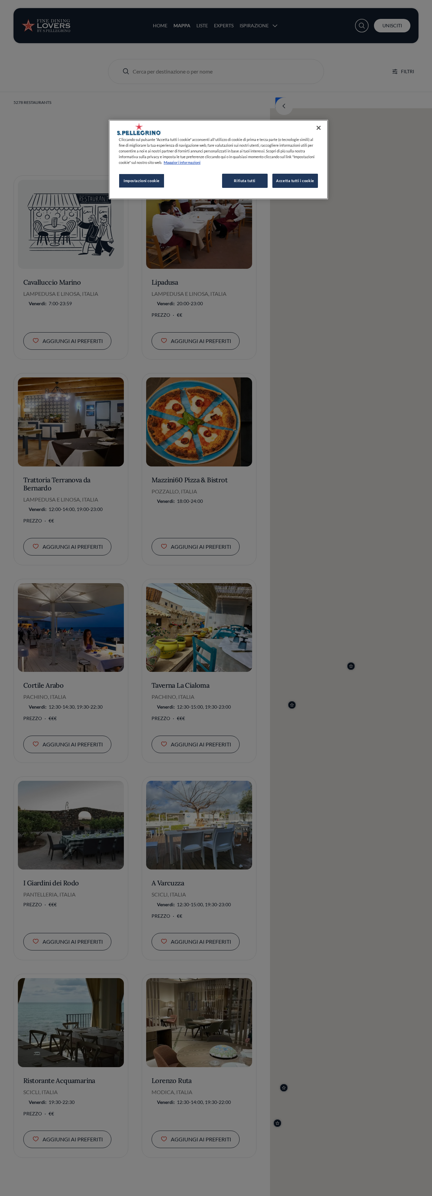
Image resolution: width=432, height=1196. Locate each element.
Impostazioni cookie (142, 180)
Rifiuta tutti (244, 180)
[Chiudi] (318, 127)
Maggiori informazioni (182, 162)
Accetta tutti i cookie (295, 180)
